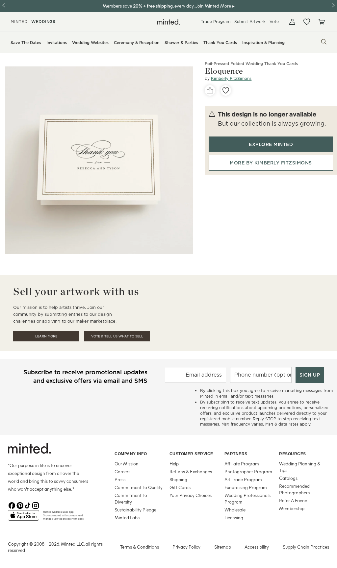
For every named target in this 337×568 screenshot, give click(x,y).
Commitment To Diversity (131, 498)
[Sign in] (292, 21)
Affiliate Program (241, 463)
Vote (274, 21)
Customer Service (191, 454)
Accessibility (257, 547)
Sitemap (222, 547)
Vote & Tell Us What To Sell (117, 336)
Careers (122, 471)
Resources (292, 454)
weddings (43, 21)
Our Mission (127, 463)
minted (19, 21)
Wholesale (235, 509)
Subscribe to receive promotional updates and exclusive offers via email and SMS (85, 376)
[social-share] (210, 90)
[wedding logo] (168, 22)
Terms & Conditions (139, 547)
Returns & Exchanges (190, 471)
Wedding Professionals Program (247, 498)
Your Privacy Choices (190, 495)
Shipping (178, 479)
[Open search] (324, 42)
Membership (291, 508)
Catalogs (288, 478)
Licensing (233, 517)
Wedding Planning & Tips (299, 466)
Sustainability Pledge (135, 509)
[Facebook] (12, 505)
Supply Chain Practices (306, 547)
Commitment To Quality (139, 487)
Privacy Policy (186, 547)
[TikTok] (28, 505)
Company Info (131, 454)
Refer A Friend (293, 500)
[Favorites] (306, 21)
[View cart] (321, 21)
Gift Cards (180, 487)
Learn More (46, 336)
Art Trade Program (243, 479)
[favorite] (225, 90)
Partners (235, 454)
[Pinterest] (20, 505)
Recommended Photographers (294, 489)
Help (174, 463)
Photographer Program (248, 471)
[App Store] (23, 518)
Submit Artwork (250, 21)
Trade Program (215, 21)
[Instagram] (35, 505)
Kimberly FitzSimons (231, 78)
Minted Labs (127, 517)
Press (120, 479)
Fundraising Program (245, 487)
